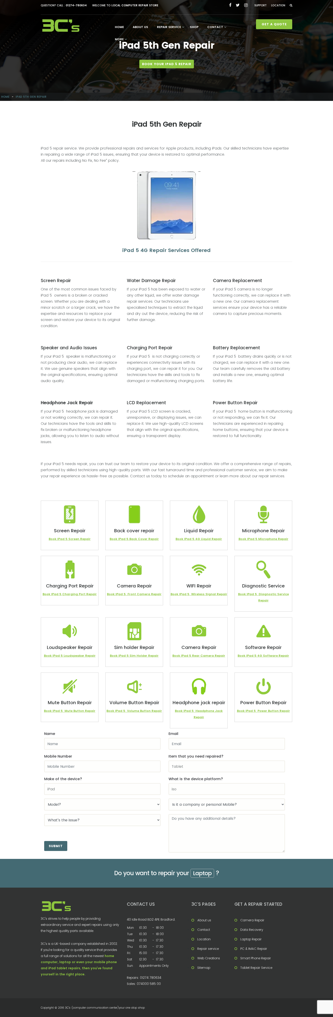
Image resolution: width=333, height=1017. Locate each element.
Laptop (202, 873)
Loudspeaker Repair (80, 655)
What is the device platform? (196, 779)
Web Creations (208, 958)
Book (176, 655)
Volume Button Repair (144, 711)
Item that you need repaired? (196, 756)
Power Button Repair (274, 711)
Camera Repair (252, 920)
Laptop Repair (251, 939)
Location (278, 5)
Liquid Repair (211, 539)
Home (119, 27)
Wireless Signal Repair (209, 594)
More (119, 39)
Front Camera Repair (145, 594)
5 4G (196, 539)
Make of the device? (63, 779)
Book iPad (118, 539)
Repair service (169, 27)
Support (260, 5)
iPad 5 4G (254, 655)
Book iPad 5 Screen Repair (70, 539)
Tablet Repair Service (256, 967)
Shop (194, 27)
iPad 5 (186, 655)
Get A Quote (274, 24)
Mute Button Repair (80, 711)
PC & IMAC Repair (253, 948)
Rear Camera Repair (208, 655)
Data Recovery (251, 929)
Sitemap (203, 967)
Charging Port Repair (79, 594)
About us (140, 27)
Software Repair (276, 655)
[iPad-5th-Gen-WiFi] (166, 205)
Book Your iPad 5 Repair (166, 64)
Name (49, 733)
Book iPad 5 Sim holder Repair (134, 655)
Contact (215, 27)
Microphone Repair (273, 539)
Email (173, 733)
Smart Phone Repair (255, 958)
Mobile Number (58, 756)
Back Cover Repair (144, 539)
